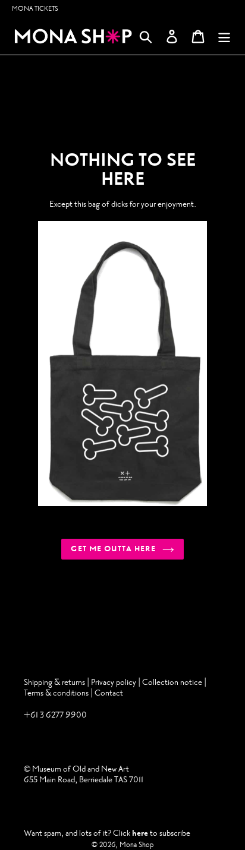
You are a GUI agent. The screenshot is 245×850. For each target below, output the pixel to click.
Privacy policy (114, 682)
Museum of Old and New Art (79, 769)
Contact (109, 693)
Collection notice (172, 682)
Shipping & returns (54, 682)
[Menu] (224, 36)
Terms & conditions (56, 693)
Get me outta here (113, 549)
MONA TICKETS (35, 8)
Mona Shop (136, 844)
